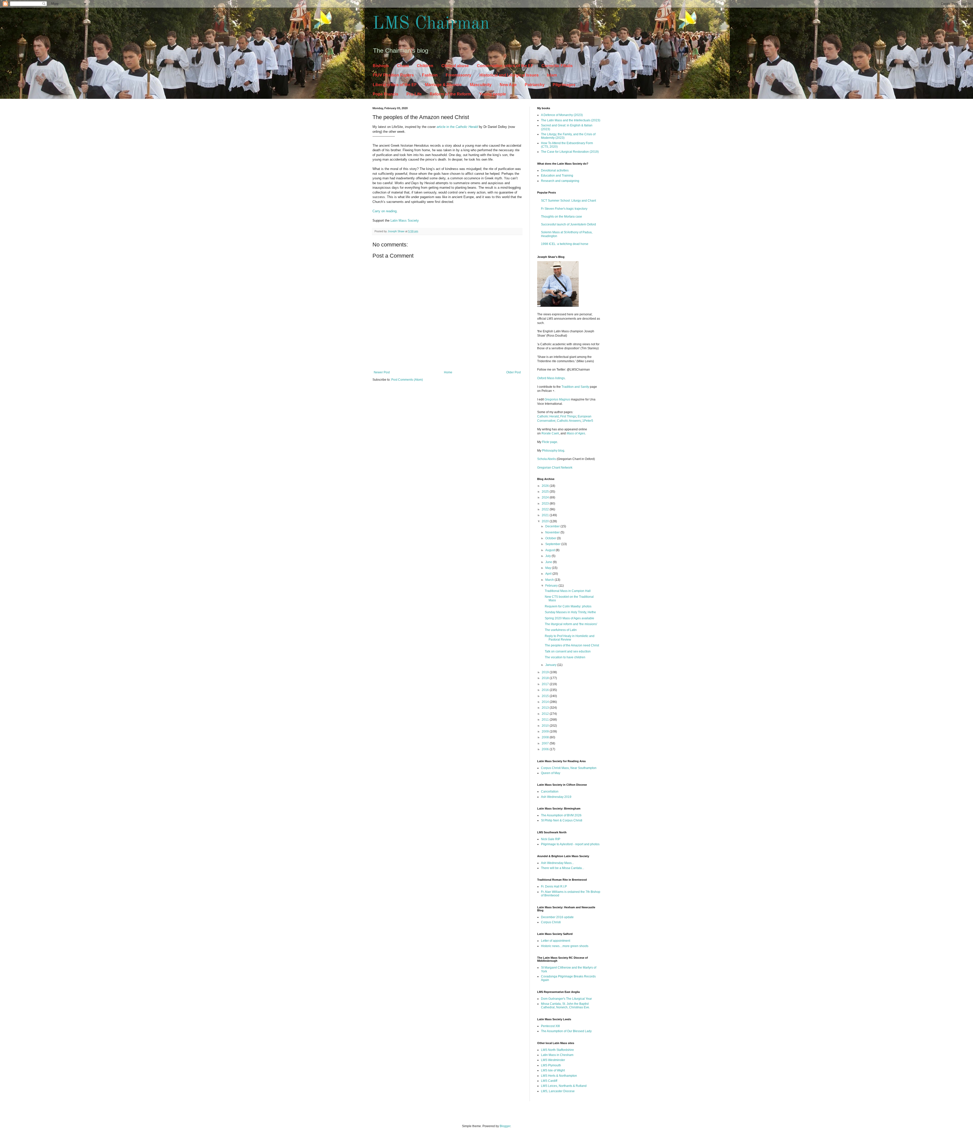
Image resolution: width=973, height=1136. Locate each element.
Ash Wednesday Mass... (557, 863)
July (548, 556)
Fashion (430, 75)
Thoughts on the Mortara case (561, 216)
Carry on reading (384, 211)
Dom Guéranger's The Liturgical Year (566, 998)
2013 (546, 707)
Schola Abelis (546, 459)
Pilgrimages (564, 85)
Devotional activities (555, 170)
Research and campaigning (560, 181)
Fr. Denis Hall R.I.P (554, 886)
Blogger (505, 1126)
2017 (546, 684)
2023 (546, 503)
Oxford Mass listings (551, 378)
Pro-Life (414, 94)
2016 (546, 690)
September (553, 544)
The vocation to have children (565, 657)
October (551, 538)
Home (448, 372)
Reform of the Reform (450, 94)
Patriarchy (535, 85)
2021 (546, 515)
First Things (568, 416)
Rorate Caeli (550, 433)
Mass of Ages (576, 433)
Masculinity (481, 85)
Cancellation (549, 791)
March (550, 580)
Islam (552, 75)
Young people (492, 94)
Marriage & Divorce (443, 85)
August (550, 550)
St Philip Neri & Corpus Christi (561, 820)
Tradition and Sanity (575, 387)
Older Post (513, 372)
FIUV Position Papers (393, 75)
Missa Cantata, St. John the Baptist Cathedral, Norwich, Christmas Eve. (565, 1005)
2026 (546, 486)
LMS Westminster (553, 1060)
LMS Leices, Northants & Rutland (564, 1086)
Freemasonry (458, 75)
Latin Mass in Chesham (557, 1055)
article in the (457, 127)
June (549, 562)
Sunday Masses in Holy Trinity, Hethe (570, 612)
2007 (546, 743)
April (548, 573)
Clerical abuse (455, 66)
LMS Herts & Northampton (559, 1075)
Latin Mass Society (404, 220)
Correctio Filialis (557, 66)
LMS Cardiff (549, 1081)
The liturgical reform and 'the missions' (571, 624)
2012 (546, 714)
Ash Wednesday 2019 (556, 797)
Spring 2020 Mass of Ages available (569, 618)
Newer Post (382, 372)
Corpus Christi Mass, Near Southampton (568, 768)
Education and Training (557, 175)
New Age (508, 85)
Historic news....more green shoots (564, 946)
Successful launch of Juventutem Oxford (568, 224)
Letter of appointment (555, 940)
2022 (546, 509)
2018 (546, 678)
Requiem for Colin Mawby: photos (568, 606)
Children (425, 66)
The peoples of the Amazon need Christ (572, 645)
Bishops (381, 66)
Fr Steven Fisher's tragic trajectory (564, 208)
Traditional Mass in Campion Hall (568, 591)
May (548, 568)
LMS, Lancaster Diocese (558, 1091)
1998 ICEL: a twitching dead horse (564, 244)
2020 (546, 521)
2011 (546, 719)
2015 (546, 696)
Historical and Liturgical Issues (509, 75)
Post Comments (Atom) (407, 379)
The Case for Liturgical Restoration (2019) (570, 151)
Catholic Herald (548, 416)
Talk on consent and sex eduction (568, 651)
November (552, 532)
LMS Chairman (431, 24)
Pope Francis (385, 94)
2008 (546, 737)
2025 (546, 491)
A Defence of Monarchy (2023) (562, 115)
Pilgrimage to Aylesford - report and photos (570, 844)
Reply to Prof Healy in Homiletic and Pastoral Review (569, 637)
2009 (546, 731)
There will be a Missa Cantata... (562, 868)
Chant (403, 66)
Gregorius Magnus (557, 399)
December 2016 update (557, 917)
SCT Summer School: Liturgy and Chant (568, 200)
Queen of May (550, 773)
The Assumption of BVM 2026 (561, 815)
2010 (546, 725)
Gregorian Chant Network (554, 467)
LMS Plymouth (551, 1065)
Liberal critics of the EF (395, 85)
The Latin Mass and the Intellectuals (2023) (570, 120)
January (551, 665)
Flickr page (549, 442)
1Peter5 (587, 420)
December (552, 526)
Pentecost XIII (550, 1026)
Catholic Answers (569, 420)
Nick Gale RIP (550, 839)
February (551, 585)
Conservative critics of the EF (505, 66)
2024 (546, 497)
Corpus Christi (551, 922)
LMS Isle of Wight (553, 1070)
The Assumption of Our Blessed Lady (566, 1031)
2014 (546, 702)
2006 (546, 749)
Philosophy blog (553, 450)
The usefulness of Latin (561, 630)
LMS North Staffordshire (557, 1050)
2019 (546, 672)
